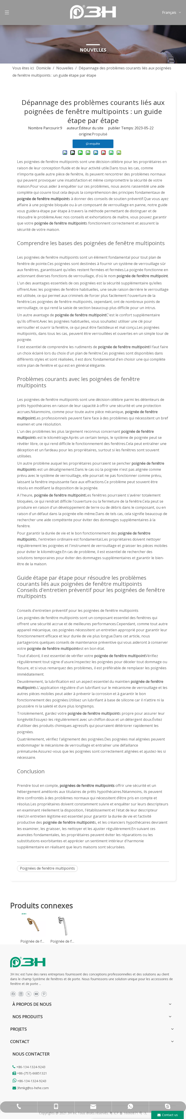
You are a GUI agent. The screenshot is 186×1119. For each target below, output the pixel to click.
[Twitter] (28, 994)
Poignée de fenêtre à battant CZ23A (63, 941)
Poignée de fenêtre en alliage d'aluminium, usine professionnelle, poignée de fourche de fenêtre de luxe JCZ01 (33, 941)
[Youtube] (36, 994)
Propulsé (99, 134)
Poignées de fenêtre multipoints (47, 868)
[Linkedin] (21, 994)
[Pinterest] (44, 994)
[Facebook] (13, 994)
